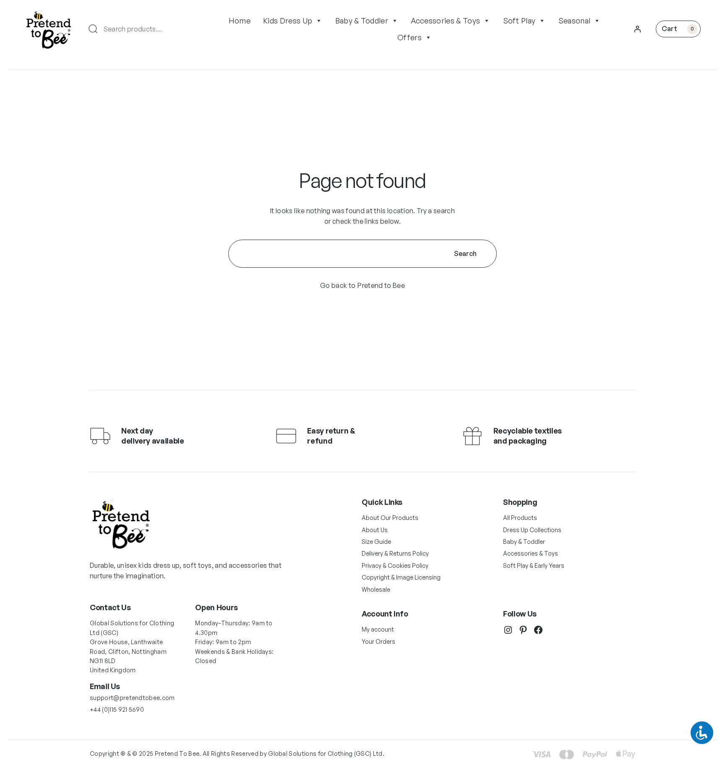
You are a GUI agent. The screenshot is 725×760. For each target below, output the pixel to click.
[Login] (637, 29)
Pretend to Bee (380, 285)
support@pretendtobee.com (132, 697)
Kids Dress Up (287, 20)
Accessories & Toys (445, 20)
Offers (409, 37)
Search (465, 253)
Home (239, 20)
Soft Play (519, 20)
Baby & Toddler (361, 20)
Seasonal (574, 20)
